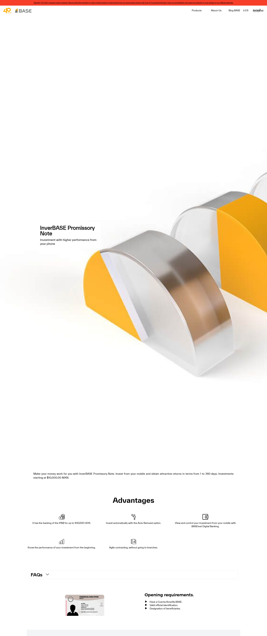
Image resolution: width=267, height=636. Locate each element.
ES (246, 10)
